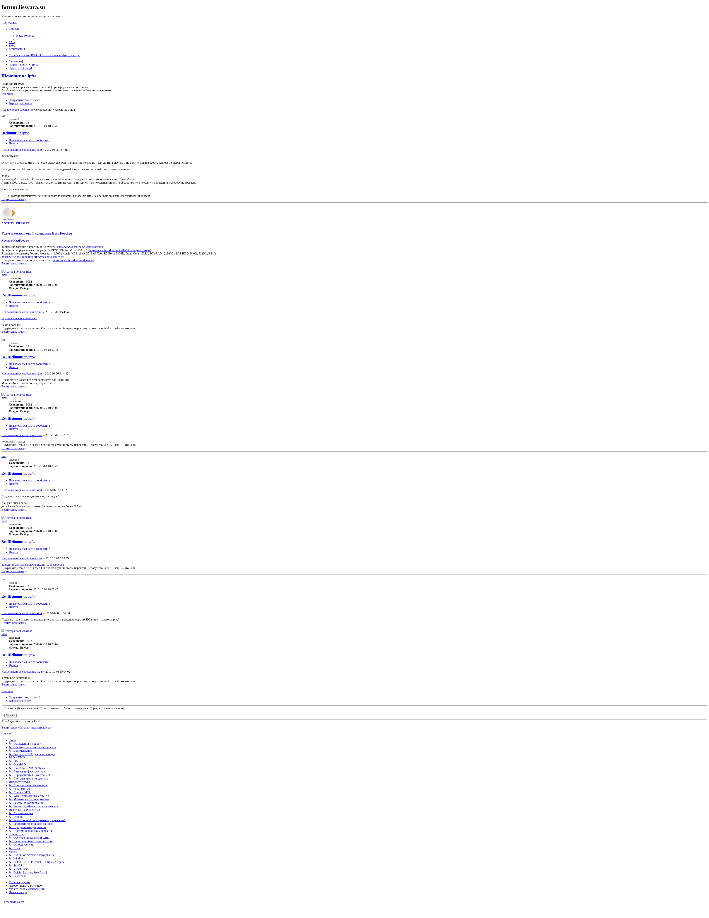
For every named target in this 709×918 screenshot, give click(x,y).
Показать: (10, 708)
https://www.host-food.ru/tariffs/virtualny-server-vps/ (120, 250)
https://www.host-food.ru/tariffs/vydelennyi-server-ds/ (32, 256)
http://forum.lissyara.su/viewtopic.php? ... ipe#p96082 (32, 564)
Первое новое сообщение (17, 109)
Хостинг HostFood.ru (15, 222)
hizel (4, 274)
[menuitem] (25, 35)
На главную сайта (12, 901)
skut (3, 115)
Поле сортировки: (51, 708)
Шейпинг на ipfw (18, 75)
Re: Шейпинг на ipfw (18, 295)
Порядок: (96, 708)
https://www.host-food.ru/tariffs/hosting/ (80, 246)
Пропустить (9, 22)
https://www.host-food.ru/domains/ (73, 260)
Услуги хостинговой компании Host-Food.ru (36, 233)
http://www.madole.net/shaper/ (19, 318)
